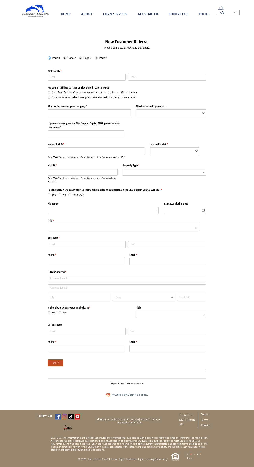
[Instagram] (64, 416)
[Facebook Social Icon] (58, 416)
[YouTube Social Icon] (77, 416)
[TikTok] (71, 416)
